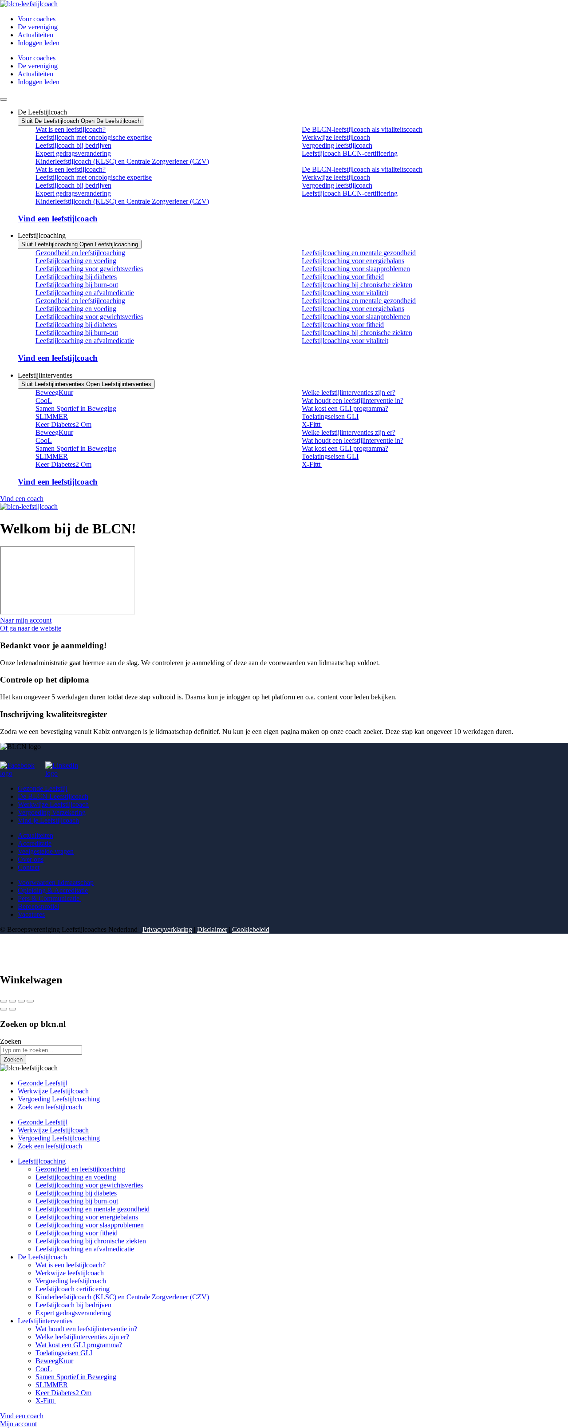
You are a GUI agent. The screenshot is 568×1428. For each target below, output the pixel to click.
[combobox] (41, 1050)
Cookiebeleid (250, 929)
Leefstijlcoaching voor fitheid (343, 276)
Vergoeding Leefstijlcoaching (59, 1099)
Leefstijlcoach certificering (73, 1289)
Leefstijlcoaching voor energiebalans (353, 260)
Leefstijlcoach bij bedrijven (73, 145)
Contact (28, 867)
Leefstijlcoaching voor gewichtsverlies (89, 268)
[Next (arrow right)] (12, 1009)
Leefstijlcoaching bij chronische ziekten (357, 284)
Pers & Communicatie (49, 898)
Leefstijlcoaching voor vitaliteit (345, 292)
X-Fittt (312, 424)
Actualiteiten (35, 35)
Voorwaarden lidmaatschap (56, 882)
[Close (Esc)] (3, 1001)
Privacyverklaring (167, 929)
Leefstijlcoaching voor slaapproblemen (356, 268)
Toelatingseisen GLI (330, 416)
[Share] (12, 1001)
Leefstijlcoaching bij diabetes (76, 276)
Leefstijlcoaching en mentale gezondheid (359, 252)
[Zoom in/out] (30, 1001)
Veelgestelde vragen (46, 851)
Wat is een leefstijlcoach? (71, 129)
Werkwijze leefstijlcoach (336, 137)
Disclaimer (212, 929)
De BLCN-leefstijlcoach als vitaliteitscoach (362, 129)
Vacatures (31, 914)
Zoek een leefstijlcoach (50, 1107)
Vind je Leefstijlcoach (48, 820)
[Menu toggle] (3, 99)
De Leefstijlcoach (42, 1257)
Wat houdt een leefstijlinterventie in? (352, 400)
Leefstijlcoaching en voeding (76, 260)
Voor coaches (36, 19)
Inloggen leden (38, 43)
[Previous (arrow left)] (3, 1009)
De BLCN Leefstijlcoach (53, 796)
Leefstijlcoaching (42, 1161)
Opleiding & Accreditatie (53, 890)
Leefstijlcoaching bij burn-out (77, 284)
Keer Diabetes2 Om (63, 424)
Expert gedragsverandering (73, 153)
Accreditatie (34, 843)
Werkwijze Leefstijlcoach (53, 804)
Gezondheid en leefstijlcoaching (80, 252)
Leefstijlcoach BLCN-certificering (350, 153)
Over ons (30, 859)
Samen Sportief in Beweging (76, 408)
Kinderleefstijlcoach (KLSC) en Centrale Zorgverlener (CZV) (122, 161)
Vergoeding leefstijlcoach (337, 145)
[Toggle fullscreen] (21, 1001)
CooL (44, 400)
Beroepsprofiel (38, 906)
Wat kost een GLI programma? (345, 408)
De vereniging (38, 27)
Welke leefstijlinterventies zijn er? (348, 392)
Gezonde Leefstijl (42, 788)
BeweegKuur (54, 392)
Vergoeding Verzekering (52, 812)
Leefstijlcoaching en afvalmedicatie (85, 292)
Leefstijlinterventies (45, 1321)
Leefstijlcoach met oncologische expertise (94, 137)
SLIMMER (52, 416)
